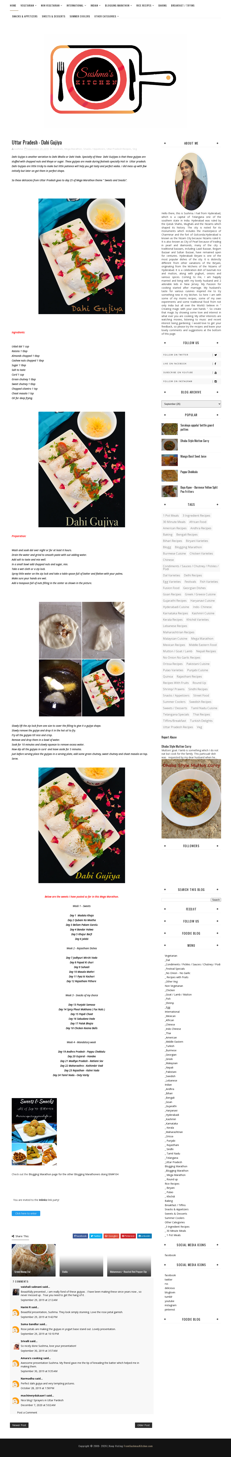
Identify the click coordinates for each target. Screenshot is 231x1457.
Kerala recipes (173, 620)
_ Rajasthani (172, 1145)
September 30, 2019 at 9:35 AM (39, 1371)
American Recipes (175, 528)
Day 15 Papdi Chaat (82, 1014)
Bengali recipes (187, 534)
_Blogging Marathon (176, 1170)
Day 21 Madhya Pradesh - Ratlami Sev (81, 1061)
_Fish (168, 998)
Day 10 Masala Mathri (81, 971)
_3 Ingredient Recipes (177, 1226)
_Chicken (170, 990)
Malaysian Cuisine (175, 639)
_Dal (167, 960)
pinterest (170, 1309)
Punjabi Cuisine (197, 670)
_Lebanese (171, 1080)
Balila (64, 1271)
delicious (170, 1288)
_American (171, 1037)
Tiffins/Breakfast (174, 721)
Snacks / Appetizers (94, 148)
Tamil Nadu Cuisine (204, 708)
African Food (197, 522)
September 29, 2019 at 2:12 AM (39, 1300)
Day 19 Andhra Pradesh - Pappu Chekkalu (81, 1051)
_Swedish (170, 1076)
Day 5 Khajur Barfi (81, 934)
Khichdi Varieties (197, 620)
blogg (167, 547)
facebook (170, 1255)
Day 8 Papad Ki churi (81, 962)
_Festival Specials (175, 968)
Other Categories (105, 16)
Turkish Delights (201, 721)
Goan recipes (172, 594)
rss (166, 1283)
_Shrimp (169, 1003)
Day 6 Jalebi (81, 939)
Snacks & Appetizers (25, 16)
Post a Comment (27, 1412)
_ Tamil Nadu (172, 1153)
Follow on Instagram (177, 381)
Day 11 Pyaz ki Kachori (82, 976)
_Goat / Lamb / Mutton (178, 994)
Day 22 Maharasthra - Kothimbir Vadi (81, 1065)
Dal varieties (171, 575)
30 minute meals (174, 522)
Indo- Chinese (202, 607)
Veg (135, 148)
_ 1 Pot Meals (173, 1235)
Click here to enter (26, 1213)
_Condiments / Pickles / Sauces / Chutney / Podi (192, 964)
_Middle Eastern (174, 1041)
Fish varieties (209, 582)
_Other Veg (171, 981)
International (75, 5)
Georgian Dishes (194, 588)
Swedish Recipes (200, 702)
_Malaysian (171, 1063)
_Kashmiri (170, 1119)
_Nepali (169, 1067)
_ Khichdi (170, 1196)
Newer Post (19, 1425)
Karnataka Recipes (175, 613)
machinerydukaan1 (33, 1395)
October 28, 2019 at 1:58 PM (37, 1388)
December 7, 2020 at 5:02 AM (38, 1405)
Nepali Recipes (206, 651)
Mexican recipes (174, 645)
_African (169, 1020)
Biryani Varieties (197, 541)
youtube (169, 1301)
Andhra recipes (200, 528)
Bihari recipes (172, 541)
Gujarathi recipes (175, 601)
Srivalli (25, 1341)
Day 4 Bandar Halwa (81, 929)
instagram (170, 1305)
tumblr (168, 1296)
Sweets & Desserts (53, 16)
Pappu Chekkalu (189, 472)
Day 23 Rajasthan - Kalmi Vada (81, 1070)
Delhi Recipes (193, 575)
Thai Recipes (201, 714)
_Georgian (170, 1054)
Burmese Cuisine (174, 553)
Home (13, 5)
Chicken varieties (201, 553)
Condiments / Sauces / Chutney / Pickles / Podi (191, 567)
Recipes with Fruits (176, 683)
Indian (94, 5)
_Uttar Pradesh (173, 1162)
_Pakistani (170, 1072)
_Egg (167, 1007)
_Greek (169, 1059)
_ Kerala (169, 1127)
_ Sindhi (169, 1149)
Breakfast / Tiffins (183, 5)
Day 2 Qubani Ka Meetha (82, 920)
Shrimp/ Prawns (174, 689)
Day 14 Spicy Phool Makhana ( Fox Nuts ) (82, 1009)
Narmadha (27, 1378)
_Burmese (170, 1050)
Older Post (143, 1425)
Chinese (168, 560)
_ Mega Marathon (175, 1175)
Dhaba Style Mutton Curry (194, 441)
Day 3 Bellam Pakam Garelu (82, 924)
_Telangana (171, 1157)
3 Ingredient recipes (196, 516)
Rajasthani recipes (189, 676)
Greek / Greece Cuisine (200, 594)
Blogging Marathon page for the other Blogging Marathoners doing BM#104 (73, 1174)
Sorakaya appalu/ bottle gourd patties (197, 427)
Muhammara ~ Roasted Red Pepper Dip (128, 1271)
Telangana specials (176, 714)
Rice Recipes (143, 5)
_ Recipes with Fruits (176, 977)
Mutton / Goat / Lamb (177, 651)
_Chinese (170, 1024)
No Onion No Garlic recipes (181, 657)
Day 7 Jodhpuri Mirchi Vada (81, 957)
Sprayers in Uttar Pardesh (49, 1400)
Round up (199, 683)
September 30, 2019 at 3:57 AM (39, 1350)
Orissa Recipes (173, 664)
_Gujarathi (170, 1106)
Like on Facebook (175, 363)
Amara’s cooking (32, 1358)
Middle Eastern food (203, 645)
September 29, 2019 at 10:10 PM (40, 1333)
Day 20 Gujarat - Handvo (82, 1056)
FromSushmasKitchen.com (138, 1446)
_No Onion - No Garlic (177, 973)
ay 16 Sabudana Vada (82, 1018)
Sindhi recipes (198, 689)
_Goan (168, 1102)
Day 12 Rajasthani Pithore (82, 981)
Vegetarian (27, 5)
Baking (162, 5)
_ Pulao (169, 1192)
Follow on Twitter (175, 355)
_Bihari (169, 1093)
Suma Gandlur (30, 1324)
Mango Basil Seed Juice (193, 456)
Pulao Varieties (173, 670)
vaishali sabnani (31, 1286)
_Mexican (170, 1016)
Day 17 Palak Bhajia (81, 1023)
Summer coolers (174, 702)
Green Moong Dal (22, 1271)
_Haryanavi (171, 1110)
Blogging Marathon (117, 5)
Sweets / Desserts (175, 708)
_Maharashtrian (174, 1132)
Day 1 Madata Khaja (82, 915)
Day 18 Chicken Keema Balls (81, 1028)
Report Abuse (169, 737)
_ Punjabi (170, 1140)
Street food (201, 695)
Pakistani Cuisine (198, 664)
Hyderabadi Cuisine (176, 607)
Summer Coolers (80, 16)
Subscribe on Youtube (178, 372)
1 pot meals (171, 516)
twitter (168, 1279)
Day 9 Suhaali (82, 967)
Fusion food (171, 588)
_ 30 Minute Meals (175, 1230)
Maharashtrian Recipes (178, 632)
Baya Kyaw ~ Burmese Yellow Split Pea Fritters (199, 489)
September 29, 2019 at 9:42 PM (39, 1317)
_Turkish (169, 1046)
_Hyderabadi (172, 1115)
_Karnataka (171, 1123)
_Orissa (169, 1136)
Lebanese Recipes (175, 626)
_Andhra (169, 1089)
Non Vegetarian (50, 5)
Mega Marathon (73, 148)
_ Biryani (170, 1187)
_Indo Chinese (173, 1029)
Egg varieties (172, 582)
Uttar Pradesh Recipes (119, 148)
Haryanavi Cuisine (202, 601)
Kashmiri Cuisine (203, 613)
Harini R (26, 1307)
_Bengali (170, 1097)
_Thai (168, 1033)
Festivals (58, 148)
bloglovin (170, 1292)
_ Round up (171, 1179)
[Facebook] (217, 23)
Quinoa (168, 676)
